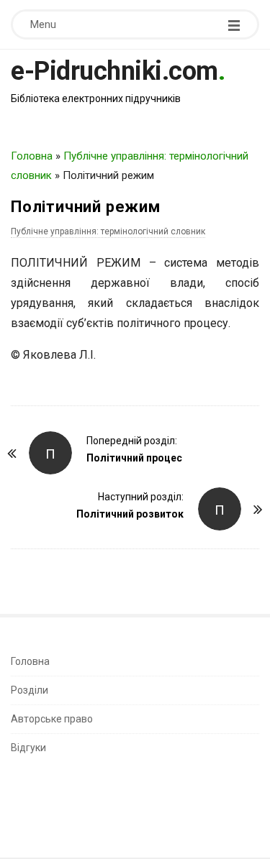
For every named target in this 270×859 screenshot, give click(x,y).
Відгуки (28, 747)
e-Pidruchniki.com (114, 71)
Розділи (29, 690)
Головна (32, 156)
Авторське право (52, 719)
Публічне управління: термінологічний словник (108, 231)
